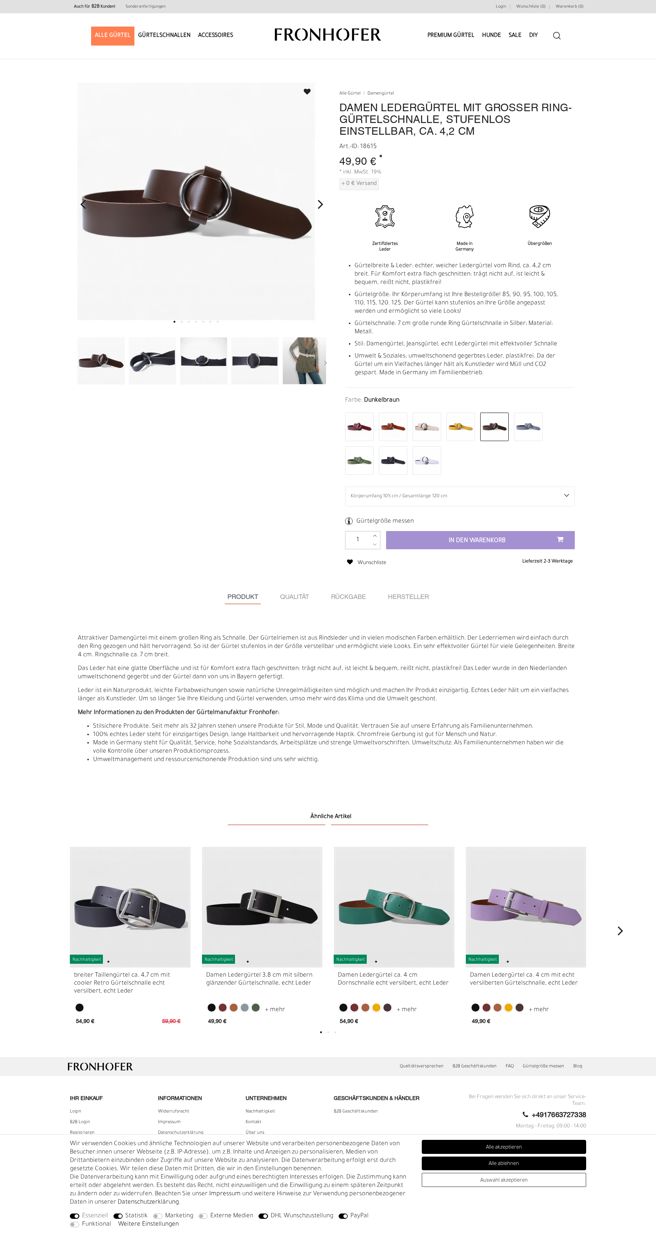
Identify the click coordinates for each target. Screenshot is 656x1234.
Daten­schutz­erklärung (180, 1133)
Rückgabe (348, 597)
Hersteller (408, 597)
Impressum (169, 1122)
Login (501, 7)
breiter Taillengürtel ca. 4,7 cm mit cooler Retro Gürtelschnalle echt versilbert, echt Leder (122, 983)
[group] (130, 907)
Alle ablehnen (504, 1164)
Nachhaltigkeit (260, 1111)
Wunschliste (303, 89)
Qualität (294, 597)
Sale (515, 36)
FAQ (510, 1066)
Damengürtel (380, 93)
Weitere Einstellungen (148, 1224)
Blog (577, 1066)
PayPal (359, 1216)
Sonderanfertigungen (146, 7)
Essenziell (95, 1216)
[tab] (243, 597)
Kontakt (254, 1122)
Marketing (179, 1216)
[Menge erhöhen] (375, 535)
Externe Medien (231, 1216)
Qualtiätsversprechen (421, 1066)
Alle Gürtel (113, 36)
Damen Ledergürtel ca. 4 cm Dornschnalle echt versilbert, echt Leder (393, 979)
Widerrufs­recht (173, 1111)
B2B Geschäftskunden (475, 1066)
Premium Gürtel (451, 36)
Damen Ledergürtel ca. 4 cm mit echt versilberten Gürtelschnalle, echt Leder (524, 979)
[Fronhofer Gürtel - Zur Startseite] (328, 31)
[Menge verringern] (375, 544)
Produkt (242, 597)
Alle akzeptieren (504, 1147)
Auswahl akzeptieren (504, 1181)
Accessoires (215, 36)
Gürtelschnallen (164, 36)
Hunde (491, 36)
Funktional (96, 1224)
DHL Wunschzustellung (302, 1216)
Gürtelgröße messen (385, 521)
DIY (533, 36)
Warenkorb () (569, 7)
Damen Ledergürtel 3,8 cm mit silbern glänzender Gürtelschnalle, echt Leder (259, 979)
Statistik (136, 1216)
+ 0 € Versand (359, 184)
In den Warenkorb (477, 540)
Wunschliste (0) (531, 7)
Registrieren (82, 1133)
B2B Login (80, 1122)
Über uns (255, 1133)
